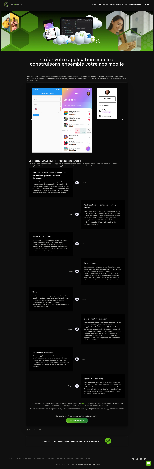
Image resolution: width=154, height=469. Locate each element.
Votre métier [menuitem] (115, 4)
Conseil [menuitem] (93, 4)
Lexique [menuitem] (87, 459)
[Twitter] (137, 459)
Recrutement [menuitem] (61, 459)
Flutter (83, 403)
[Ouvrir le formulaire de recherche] (22, 4)
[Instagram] (141, 459)
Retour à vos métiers (36, 430)
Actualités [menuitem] (50, 459)
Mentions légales (94, 464)
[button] (32, 119)
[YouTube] (145, 459)
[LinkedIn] (133, 459)
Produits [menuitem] (103, 4)
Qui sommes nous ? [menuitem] (133, 4)
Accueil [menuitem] (10, 459)
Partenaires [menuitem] (79, 459)
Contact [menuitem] (146, 4)
